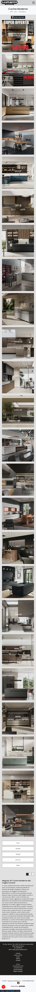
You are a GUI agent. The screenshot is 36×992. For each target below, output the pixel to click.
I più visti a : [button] (18, 860)
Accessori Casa (18, 968)
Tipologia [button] (18, 854)
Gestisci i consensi (15, 991)
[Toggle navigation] (33, 2)
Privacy (2, 991)
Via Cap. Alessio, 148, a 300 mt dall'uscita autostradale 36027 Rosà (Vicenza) (18, 945)
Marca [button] (18, 843)
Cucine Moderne (22, 11)
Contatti (18, 960)
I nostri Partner (18, 955)
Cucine (15, 11)
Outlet (18, 957)
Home (11, 11)
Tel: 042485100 (18, 948)
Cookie (7, 991)
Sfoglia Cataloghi (18, 971)
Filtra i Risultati (19, 17)
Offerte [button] (18, 865)
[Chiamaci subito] (3, 987)
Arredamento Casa (18, 966)
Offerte (18, 958)
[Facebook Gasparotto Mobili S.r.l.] (18, 983)
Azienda (18, 953)
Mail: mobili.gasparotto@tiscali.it (18, 949)
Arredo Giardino (18, 969)
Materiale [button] (18, 848)
